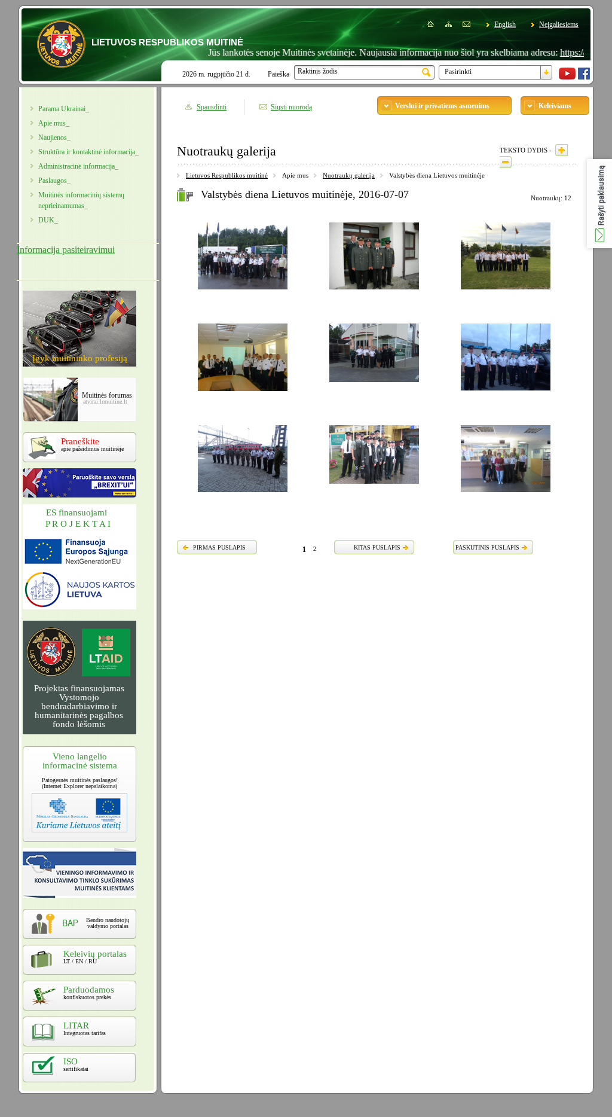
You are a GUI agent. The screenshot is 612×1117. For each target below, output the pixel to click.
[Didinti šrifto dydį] (561, 150)
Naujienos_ (54, 137)
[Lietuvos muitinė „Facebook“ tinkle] (584, 77)
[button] (599, 203)
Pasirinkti (458, 72)
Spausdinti (212, 107)
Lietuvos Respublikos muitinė (227, 175)
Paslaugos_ (54, 180)
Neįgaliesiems (559, 24)
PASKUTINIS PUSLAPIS (487, 547)
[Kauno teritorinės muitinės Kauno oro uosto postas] (505, 291)
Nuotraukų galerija (349, 175)
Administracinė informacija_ (78, 166)
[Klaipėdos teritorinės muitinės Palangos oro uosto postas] (505, 392)
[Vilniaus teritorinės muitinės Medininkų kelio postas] (242, 291)
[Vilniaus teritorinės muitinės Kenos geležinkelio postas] (242, 494)
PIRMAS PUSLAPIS (219, 547)
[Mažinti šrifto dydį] (506, 162)
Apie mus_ (53, 123)
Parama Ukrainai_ (63, 109)
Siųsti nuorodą (291, 107)
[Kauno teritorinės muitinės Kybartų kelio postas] (242, 392)
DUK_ (48, 220)
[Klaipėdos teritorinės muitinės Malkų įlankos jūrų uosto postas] (505, 494)
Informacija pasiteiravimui (66, 250)
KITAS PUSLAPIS (377, 547)
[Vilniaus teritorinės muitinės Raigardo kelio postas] (374, 383)
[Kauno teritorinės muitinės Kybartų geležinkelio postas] (374, 291)
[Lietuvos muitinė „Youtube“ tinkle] (567, 77)
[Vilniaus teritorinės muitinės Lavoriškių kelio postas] (374, 485)
